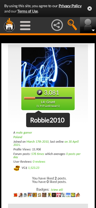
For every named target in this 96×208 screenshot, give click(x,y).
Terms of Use (27, 11)
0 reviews (39, 161)
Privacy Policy (70, 5)
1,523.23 (33, 168)
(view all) (57, 189)
